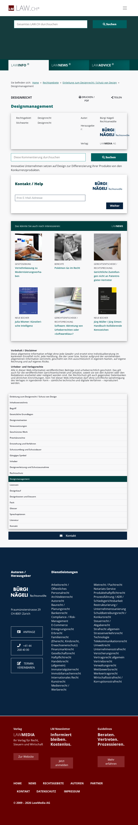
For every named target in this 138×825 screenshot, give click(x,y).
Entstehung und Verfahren (23, 443)
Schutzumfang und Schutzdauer (25, 449)
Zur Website (26, 756)
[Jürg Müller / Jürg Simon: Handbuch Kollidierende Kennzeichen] (110, 300)
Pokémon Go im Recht (67, 268)
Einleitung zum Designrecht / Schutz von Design (33, 396)
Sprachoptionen (17, 514)
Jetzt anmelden (61, 763)
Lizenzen (14, 484)
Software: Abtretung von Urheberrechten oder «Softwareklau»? (69, 329)
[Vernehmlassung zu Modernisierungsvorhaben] (31, 247)
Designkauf (15, 490)
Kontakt (14, 526)
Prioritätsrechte (17, 437)
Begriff (13, 408)
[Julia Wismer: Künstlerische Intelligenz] (31, 300)
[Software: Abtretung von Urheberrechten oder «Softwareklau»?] (70, 300)
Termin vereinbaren (26, 665)
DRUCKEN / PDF (87, 98)
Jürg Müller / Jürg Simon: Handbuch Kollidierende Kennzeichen (108, 325)
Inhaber (14, 461)
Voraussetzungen (18, 426)
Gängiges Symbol (18, 455)
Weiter (114, 205)
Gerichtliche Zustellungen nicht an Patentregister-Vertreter (107, 276)
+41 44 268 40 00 (24, 648)
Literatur (14, 520)
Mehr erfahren (111, 762)
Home (35, 82)
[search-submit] (110, 24)
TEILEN (117, 97)
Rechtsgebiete (51, 82)
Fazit (12, 502)
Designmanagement (20, 479)
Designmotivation (18, 420)
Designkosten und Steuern (23, 496)
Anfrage (28, 632)
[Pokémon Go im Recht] (70, 247)
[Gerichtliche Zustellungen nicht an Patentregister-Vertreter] (110, 247)
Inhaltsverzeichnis (19, 402)
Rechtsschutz (16, 473)
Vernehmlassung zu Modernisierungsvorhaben (28, 272)
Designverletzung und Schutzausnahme (29, 467)
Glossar (13, 508)
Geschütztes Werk (19, 431)
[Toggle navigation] (125, 8)
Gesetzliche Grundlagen (21, 414)
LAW (117, 226)
